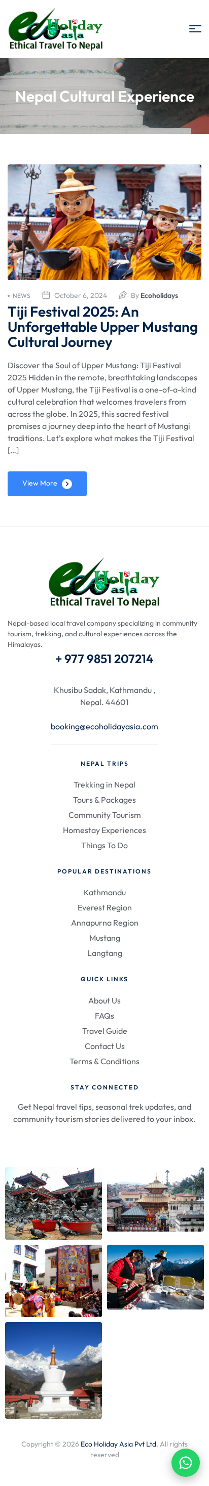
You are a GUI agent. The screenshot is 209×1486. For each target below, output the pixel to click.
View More (39, 483)
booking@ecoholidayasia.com (104, 726)
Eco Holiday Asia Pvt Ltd (118, 1444)
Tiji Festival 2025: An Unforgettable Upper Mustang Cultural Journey (103, 326)
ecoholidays (159, 295)
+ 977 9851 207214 (104, 658)
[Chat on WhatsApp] (185, 1463)
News (21, 295)
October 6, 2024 (80, 295)
